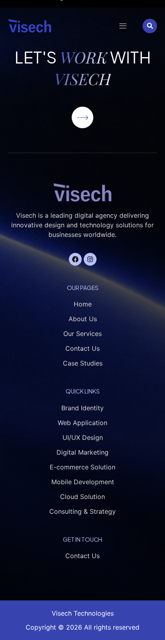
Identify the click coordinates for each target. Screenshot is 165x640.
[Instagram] (90, 259)
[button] (122, 26)
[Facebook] (75, 259)
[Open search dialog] (150, 26)
